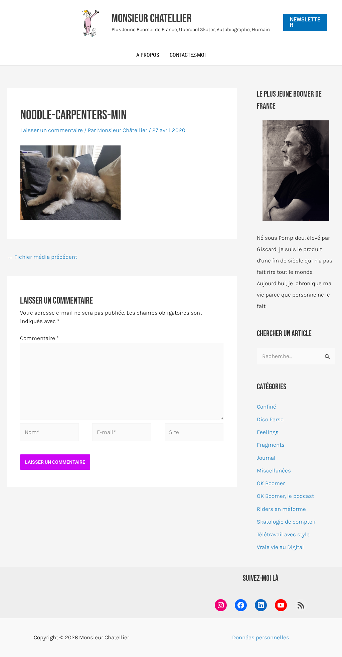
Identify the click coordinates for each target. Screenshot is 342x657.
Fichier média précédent (42, 256)
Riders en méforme (281, 509)
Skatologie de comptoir (286, 521)
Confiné (266, 406)
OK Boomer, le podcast (285, 495)
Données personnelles (260, 637)
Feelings (268, 432)
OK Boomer (271, 483)
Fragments (271, 444)
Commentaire (39, 338)
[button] (305, 22)
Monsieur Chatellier (151, 18)
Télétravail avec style (283, 534)
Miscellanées (274, 470)
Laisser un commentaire (51, 130)
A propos (147, 55)
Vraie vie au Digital (280, 547)
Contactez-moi (188, 55)
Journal (266, 457)
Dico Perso (270, 419)
